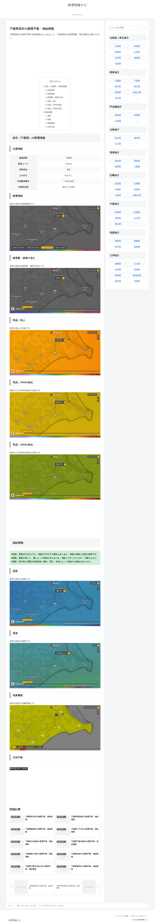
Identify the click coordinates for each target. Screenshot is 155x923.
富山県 (118, 138)
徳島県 (118, 241)
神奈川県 (137, 92)
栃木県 (118, 86)
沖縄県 (137, 281)
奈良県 (137, 189)
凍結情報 (48, 112)
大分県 (137, 264)
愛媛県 (137, 241)
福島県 (137, 58)
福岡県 (118, 264)
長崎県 (118, 275)
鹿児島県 (137, 275)
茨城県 (118, 80)
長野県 (137, 115)
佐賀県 (118, 269)
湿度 (49, 116)
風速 (49, 119)
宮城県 (118, 63)
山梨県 (118, 121)
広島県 (137, 212)
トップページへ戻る (121, 916)
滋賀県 (118, 183)
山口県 (137, 218)
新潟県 (118, 115)
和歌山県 (137, 195)
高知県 (137, 247)
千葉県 (137, 80)
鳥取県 (118, 212)
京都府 (118, 189)
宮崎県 (137, 269)
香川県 (118, 247)
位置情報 (51, 90)
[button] (144, 27)
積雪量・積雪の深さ (55, 97)
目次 (52, 81)
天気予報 (51, 127)
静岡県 (118, 166)
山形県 (137, 52)
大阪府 (118, 195)
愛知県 (137, 161)
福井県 (137, 138)
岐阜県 (118, 161)
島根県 (118, 218)
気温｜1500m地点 (54, 105)
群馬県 (118, 92)
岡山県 (118, 224)
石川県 (118, 144)
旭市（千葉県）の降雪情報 (56, 86)
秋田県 (137, 46)
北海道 (118, 46)
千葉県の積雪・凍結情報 (19, 769)
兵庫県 (137, 183)
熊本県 (118, 281)
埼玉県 (118, 98)
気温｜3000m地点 (54, 108)
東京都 (137, 86)
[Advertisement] (55, 58)
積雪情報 (51, 94)
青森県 (118, 52)
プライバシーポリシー (139, 916)
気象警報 (51, 123)
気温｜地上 (51, 101)
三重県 (137, 166)
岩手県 (118, 58)
